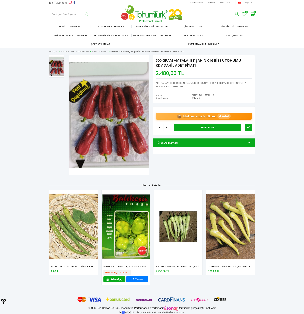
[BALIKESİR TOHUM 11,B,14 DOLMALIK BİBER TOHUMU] (126, 226)
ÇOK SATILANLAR (100, 44)
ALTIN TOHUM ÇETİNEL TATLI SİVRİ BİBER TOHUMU (77, 266)
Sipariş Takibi (196, 2)
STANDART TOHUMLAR (111, 26)
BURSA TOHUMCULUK (203, 95)
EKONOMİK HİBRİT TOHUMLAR (111, 35)
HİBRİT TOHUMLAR (69, 26)
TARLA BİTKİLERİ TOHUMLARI (152, 26)
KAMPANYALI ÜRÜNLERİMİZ (203, 44)
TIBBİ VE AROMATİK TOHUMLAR (69, 35)
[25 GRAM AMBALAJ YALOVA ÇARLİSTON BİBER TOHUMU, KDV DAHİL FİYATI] (230, 226)
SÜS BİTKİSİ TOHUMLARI (234, 26)
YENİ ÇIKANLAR (234, 35)
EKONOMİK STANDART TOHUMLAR (152, 35)
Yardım (211, 2)
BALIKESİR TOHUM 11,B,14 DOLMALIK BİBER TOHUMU (131, 266)
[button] (251, 236)
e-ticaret (151, 312)
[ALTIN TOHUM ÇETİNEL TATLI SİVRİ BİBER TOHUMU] (73, 226)
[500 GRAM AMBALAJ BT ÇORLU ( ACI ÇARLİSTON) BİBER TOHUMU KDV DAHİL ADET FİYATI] (178, 226)
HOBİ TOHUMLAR (193, 35)
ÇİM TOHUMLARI (193, 26)
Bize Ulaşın (225, 2)
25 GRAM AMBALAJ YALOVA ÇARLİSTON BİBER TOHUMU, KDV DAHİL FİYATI (246, 266)
